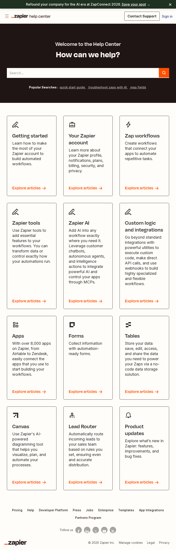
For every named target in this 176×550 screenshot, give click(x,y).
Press (77, 510)
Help (30, 510)
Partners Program (88, 517)
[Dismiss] (170, 4)
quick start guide (72, 87)
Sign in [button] (167, 16)
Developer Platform (53, 510)
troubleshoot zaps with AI (107, 87)
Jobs (89, 510)
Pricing (17, 510)
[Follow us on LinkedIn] (87, 530)
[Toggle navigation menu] (6, 16)
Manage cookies (131, 542)
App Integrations (151, 510)
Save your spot (134, 4)
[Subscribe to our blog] (113, 530)
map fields (137, 87)
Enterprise (106, 510)
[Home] (30, 16)
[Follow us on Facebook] (78, 530)
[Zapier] (15, 543)
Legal (151, 542)
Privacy (164, 542)
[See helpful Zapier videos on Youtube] (104, 530)
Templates (126, 510)
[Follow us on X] (96, 530)
